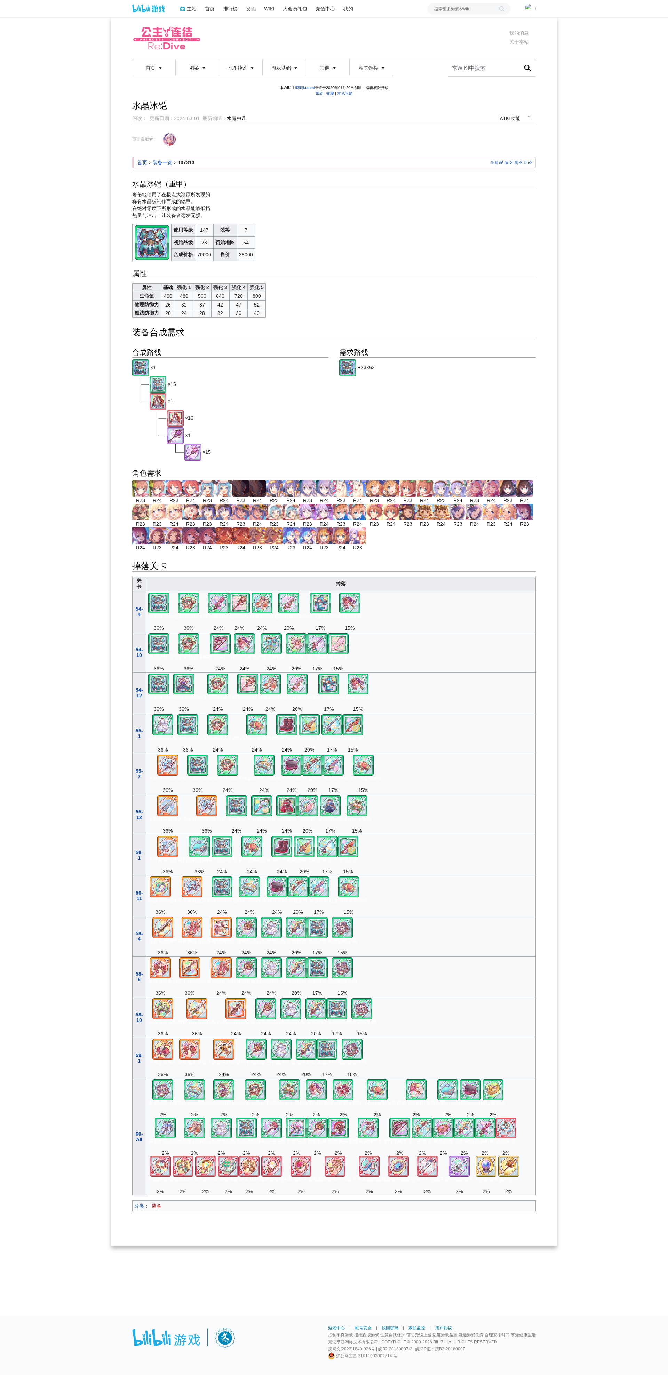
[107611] (223, 1089)
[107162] (352, 724)
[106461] (369, 1166)
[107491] (493, 1089)
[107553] (343, 1089)
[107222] (261, 805)
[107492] (291, 765)
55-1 (139, 733)
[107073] (296, 927)
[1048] (274, 488)
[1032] (174, 488)
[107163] (368, 1127)
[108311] (221, 927)
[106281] (158, 401)
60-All (139, 1136)
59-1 (139, 1058)
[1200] (307, 511)
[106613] (505, 1127)
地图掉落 (238, 68)
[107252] (296, 1127)
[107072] (333, 765)
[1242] (458, 511)
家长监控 (416, 1328)
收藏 (330, 93)
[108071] (167, 846)
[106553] (249, 1166)
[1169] (207, 511)
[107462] (286, 724)
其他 (325, 68)
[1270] (524, 511)
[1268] (491, 511)
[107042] (331, 724)
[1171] (240, 511)
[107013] (218, 602)
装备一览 (162, 162)
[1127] (140, 511)
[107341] (320, 602)
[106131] (427, 1166)
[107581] (349, 602)
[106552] (271, 1166)
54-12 (139, 692)
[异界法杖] (175, 435)
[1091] (441, 488)
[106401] (398, 1166)
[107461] (262, 602)
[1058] (374, 488)
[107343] (162, 724)
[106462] (335, 1166)
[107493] (199, 846)
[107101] (338, 643)
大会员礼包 (295, 8)
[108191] (167, 765)
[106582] (205, 1166)
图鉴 (194, 68)
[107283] (183, 683)
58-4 (139, 936)
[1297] (224, 535)
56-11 (139, 895)
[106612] (160, 1166)
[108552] (160, 967)
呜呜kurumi (305, 88)
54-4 (139, 611)
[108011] (167, 805)
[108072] (196, 1008)
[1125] (508, 488)
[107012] (309, 724)
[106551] (301, 1166)
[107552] (256, 724)
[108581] (160, 886)
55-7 (139, 773)
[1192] (274, 511)
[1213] (374, 511)
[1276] (157, 535)
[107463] (165, 1127)
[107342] (286, 805)
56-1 (139, 855)
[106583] (183, 1166)
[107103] (443, 1127)
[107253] (271, 1127)
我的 (348, 8)
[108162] (235, 1008)
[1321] (291, 535)
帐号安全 (363, 1328)
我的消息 (519, 33)
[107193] (338, 1127)
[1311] (257, 535)
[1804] (324, 535)
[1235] (407, 511)
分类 (139, 1206)
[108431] (192, 927)
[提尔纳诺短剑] (459, 1166)
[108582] (162, 1008)
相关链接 (369, 68)
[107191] (296, 643)
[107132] (312, 765)
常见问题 (344, 93)
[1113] (474, 488)
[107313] (140, 367)
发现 (251, 8)
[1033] (207, 488)
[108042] (189, 967)
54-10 (139, 652)
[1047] (240, 488)
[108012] (162, 927)
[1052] (341, 488)
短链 (495, 162)
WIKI (269, 8)
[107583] (188, 602)
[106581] (228, 1166)
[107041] (317, 643)
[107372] (330, 805)
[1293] (190, 535)
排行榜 (230, 8)
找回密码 (390, 1328)
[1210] (341, 511)
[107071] (288, 602)
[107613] (342, 927)
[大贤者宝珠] (486, 1166)
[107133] (220, 643)
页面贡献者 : (143, 139)
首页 (210, 8)
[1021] (140, 488)
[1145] (157, 511)
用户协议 (443, 1328)
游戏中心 (336, 1328)
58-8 (139, 976)
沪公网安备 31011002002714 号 (366, 1355)
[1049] (307, 488)
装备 (156, 1206)
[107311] (271, 643)
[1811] (357, 535)
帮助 (319, 93)
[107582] (357, 805)
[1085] (407, 488)
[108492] (162, 1048)
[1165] (190, 511)
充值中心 (325, 8)
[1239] (424, 511)
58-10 (139, 1017)
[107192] (307, 805)
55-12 (139, 814)
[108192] (223, 1048)
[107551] (416, 1089)
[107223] (246, 927)
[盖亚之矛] (508, 1166)
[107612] (264, 765)
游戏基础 (281, 68)
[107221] (239, 602)
